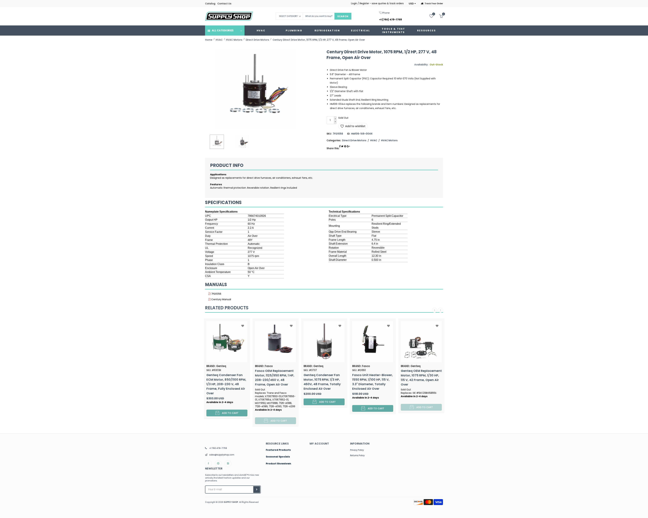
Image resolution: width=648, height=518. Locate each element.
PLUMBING (294, 30)
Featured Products (278, 450)
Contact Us (224, 3)
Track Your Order (434, 3)
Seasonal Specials (278, 456)
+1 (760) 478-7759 (390, 19)
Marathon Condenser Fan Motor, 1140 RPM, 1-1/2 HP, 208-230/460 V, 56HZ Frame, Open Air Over (426, 382)
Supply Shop (231, 502)
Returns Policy (357, 455)
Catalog (210, 3)
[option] (217, 141)
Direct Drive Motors (354, 140)
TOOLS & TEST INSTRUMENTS (393, 30)
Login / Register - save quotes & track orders (377, 3)
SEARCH (342, 16)
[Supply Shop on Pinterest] (218, 463)
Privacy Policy (357, 450)
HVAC (261, 30)
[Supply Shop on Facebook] (208, 463)
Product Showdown (278, 463)
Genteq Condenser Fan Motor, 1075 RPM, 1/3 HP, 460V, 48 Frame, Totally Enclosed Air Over (279, 382)
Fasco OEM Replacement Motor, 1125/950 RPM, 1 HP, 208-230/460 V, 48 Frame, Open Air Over (231, 378)
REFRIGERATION (327, 30)
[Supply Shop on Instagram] (228, 463)
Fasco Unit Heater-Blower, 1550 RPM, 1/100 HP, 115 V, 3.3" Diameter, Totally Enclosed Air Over (329, 382)
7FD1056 (216, 293)
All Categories (223, 30)
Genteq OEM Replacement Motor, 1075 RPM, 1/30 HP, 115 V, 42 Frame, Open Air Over (378, 378)
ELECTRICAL (360, 30)
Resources (426, 30)
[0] (428, 16)
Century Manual (221, 299)
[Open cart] (438, 16)
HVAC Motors (389, 140)
